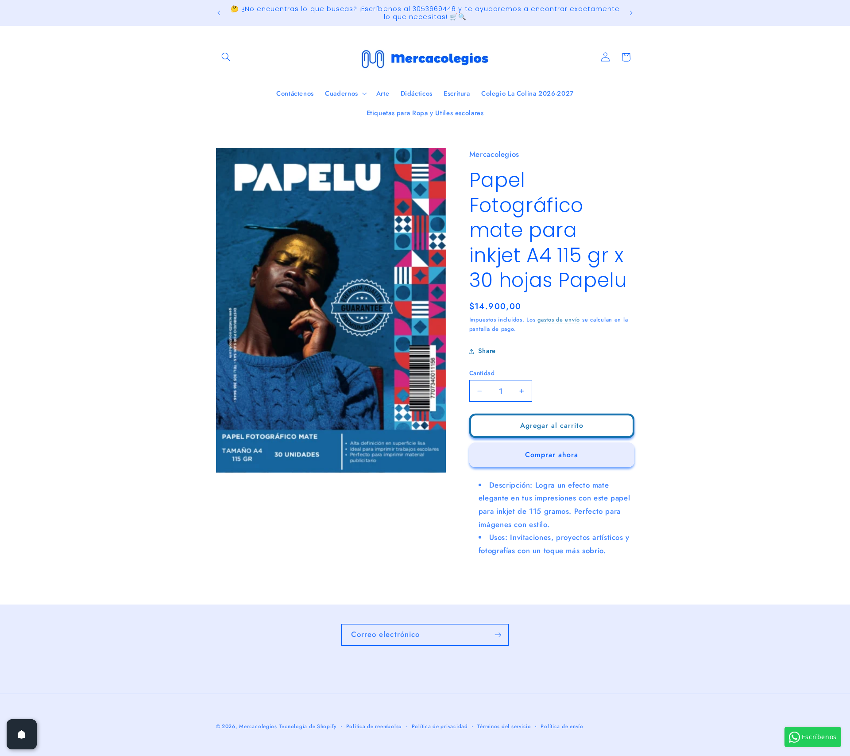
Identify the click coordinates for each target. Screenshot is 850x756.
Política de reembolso (374, 726)
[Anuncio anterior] (218, 13)
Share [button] (487, 351)
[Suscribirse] (498, 635)
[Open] (22, 734)
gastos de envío (558, 320)
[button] (226, 57)
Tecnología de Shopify (307, 726)
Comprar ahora (552, 455)
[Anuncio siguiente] (631, 13)
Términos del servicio (504, 726)
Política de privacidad (440, 726)
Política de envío (562, 726)
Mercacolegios (258, 726)
